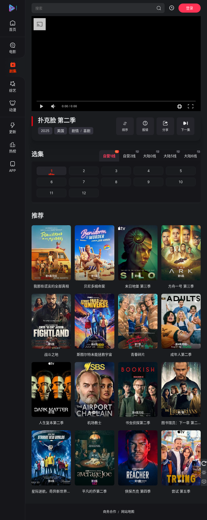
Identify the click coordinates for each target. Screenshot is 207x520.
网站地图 (127, 511)
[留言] (204, 481)
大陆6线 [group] (192, 154)
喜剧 (86, 130)
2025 (45, 130)
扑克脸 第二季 (57, 120)
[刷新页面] (204, 463)
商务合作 (109, 511)
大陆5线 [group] (171, 154)
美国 (60, 130)
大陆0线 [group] (151, 154)
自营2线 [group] (131, 154)
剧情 (75, 130)
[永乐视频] (13, 8)
